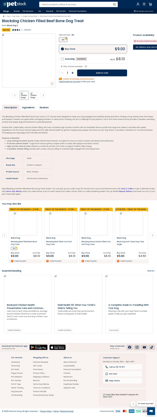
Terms (56, 411)
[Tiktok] (151, 347)
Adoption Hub (69, 388)
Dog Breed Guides (71, 384)
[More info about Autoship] (86, 66)
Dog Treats (16, 16)
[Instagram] (137, 347)
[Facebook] (129, 347)
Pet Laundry (16, 380)
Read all (150, 271)
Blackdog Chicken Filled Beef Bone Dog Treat (55, 16)
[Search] (114, 4)
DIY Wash (15, 369)
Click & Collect (127, 188)
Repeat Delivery (125, 191)
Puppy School (17, 373)
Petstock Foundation (72, 369)
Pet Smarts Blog (70, 380)
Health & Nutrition (14, 330)
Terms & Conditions (41, 388)
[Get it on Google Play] (38, 347)
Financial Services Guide (43, 395)
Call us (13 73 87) (117, 367)
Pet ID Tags (16, 384)
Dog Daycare (16, 391)
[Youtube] (144, 347)
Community (113, 330)
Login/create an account (69, 81)
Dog (8, 16)
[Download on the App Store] (57, 347)
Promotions (38, 369)
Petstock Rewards (40, 362)
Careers (67, 373)
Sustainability (69, 366)
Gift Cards (37, 366)
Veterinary (15, 362)
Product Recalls (39, 391)
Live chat (113, 374)
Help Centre (114, 380)
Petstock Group (66, 411)
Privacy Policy (39, 373)
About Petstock (70, 362)
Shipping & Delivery (41, 377)
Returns (36, 380)
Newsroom (68, 377)
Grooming (15, 366)
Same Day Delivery (41, 384)
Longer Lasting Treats (29, 16)
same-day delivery (14, 191)
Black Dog (11, 25)
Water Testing (17, 388)
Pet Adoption (16, 377)
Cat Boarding (16, 395)
